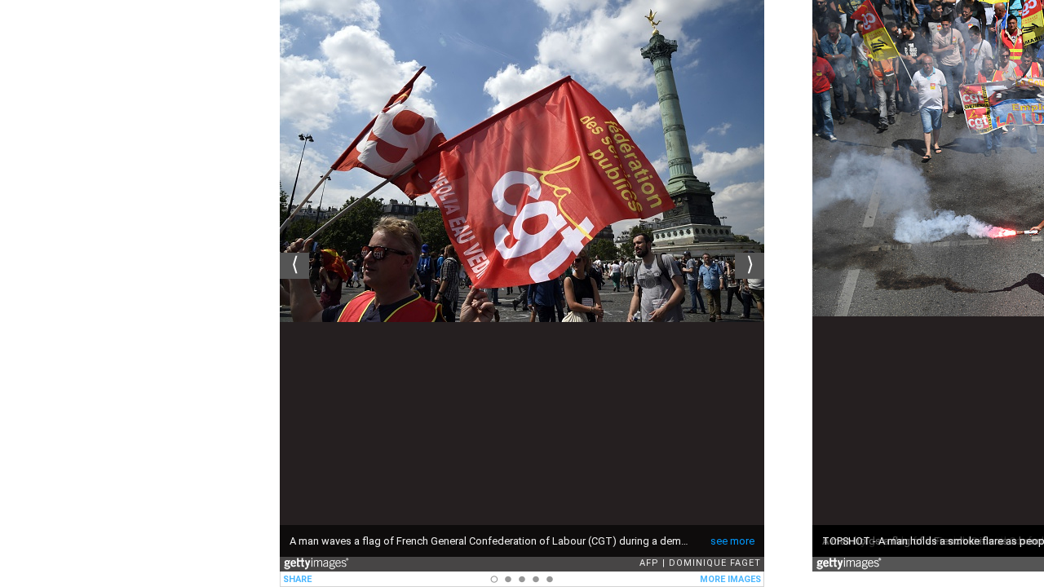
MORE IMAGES (730, 579)
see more (732, 541)
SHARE (297, 579)
